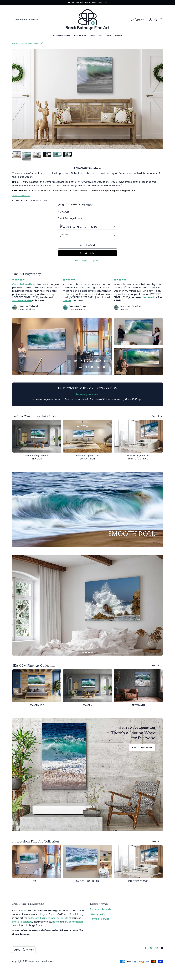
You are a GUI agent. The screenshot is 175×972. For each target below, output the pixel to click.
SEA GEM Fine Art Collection (33, 665)
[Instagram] (156, 947)
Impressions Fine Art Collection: (36, 841)
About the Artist (80, 35)
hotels (55, 921)
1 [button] (79, 652)
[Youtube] (151, 947)
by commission (74, 921)
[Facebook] (146, 947)
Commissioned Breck (24, 284)
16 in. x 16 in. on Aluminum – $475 (78, 227)
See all (156, 416)
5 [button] (92, 652)
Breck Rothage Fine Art (71, 218)
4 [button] (89, 652)
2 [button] (83, 652)
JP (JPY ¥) (137, 19)
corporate (62, 918)
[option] (87, 605)
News (108, 35)
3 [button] (86, 652)
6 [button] (95, 652)
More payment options (87, 260)
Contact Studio (96, 35)
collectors (33, 918)
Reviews (118, 35)
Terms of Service (99, 918)
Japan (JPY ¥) (23, 949)
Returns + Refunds (100, 909)
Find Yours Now (142, 747)
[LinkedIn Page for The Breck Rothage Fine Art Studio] (161, 947)
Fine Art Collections (61, 35)
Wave (23, 910)
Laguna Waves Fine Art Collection (37, 416)
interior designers (22, 921)
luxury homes (47, 918)
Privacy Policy (97, 914)
